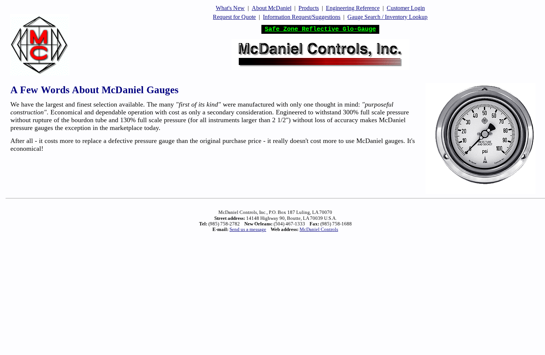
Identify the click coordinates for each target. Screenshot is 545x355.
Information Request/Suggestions (301, 17)
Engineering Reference (353, 8)
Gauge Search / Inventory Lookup (387, 17)
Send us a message (247, 229)
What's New (230, 8)
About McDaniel (271, 8)
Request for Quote (234, 17)
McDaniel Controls (319, 229)
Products (308, 8)
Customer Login (406, 8)
